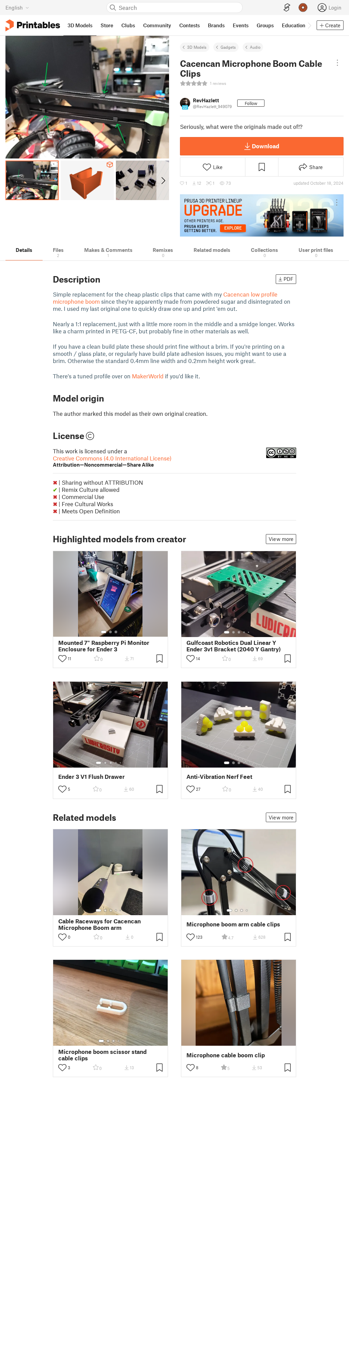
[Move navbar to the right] (309, 25)
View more (281, 539)
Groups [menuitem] (265, 25)
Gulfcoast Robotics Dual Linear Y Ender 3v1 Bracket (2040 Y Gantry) (233, 645)
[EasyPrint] (287, 8)
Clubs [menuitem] (128, 25)
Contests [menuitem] (189, 25)
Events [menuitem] (240, 25)
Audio (255, 47)
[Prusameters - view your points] (303, 7)
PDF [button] (288, 279)
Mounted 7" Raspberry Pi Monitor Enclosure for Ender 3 (103, 645)
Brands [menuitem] (216, 25)
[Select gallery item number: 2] (110, 632)
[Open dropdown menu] (337, 63)
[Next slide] (162, 180)
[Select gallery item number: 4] (244, 632)
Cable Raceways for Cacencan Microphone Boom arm (99, 924)
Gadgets (228, 47)
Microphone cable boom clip (225, 1055)
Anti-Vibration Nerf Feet (219, 776)
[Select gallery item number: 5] (249, 632)
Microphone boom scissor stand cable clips (102, 1054)
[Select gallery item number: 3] (116, 632)
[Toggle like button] (62, 658)
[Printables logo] (32, 25)
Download (265, 145)
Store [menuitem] (107, 25)
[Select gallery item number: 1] (103, 632)
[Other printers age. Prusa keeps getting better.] (262, 215)
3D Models (197, 47)
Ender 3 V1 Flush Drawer (91, 776)
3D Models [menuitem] (79, 25)
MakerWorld (148, 376)
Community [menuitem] (157, 25)
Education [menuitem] (293, 25)
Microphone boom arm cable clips (233, 924)
